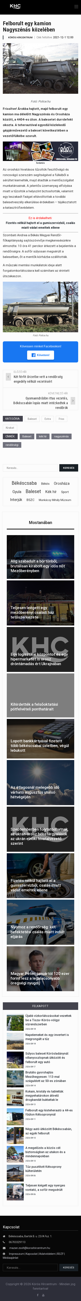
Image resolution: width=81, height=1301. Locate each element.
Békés (45, 483)
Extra (48, 418)
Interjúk (16, 499)
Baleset (32, 418)
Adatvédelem (47, 1253)
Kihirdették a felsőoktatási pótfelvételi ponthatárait (34, 706)
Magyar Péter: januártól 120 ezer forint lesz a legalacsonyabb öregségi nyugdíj (40, 978)
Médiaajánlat (10, 1257)
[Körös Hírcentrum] (12, 7)
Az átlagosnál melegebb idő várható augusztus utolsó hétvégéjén (35, 792)
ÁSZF (60, 1253)
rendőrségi (12, 444)
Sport (65, 492)
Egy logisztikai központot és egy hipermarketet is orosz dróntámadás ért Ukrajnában (39, 659)
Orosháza (62, 483)
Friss (61, 418)
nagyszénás (61, 436)
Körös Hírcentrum (20, 37)
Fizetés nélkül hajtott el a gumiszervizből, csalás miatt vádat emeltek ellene (36, 885)
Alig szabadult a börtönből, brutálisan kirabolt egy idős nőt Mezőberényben (38, 566)
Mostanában (40, 522)
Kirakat (10, 427)
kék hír (43, 436)
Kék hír (51, 491)
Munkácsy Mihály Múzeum (55, 500)
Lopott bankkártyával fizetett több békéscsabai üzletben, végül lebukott (40, 746)
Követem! (43, 355)
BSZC (30, 500)
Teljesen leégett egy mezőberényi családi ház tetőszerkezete (32, 612)
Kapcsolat (31, 1253)
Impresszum (17, 1253)
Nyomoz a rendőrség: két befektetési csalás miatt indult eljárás (38, 932)
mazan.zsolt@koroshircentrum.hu (29, 1247)
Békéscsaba (24, 483)
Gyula (16, 491)
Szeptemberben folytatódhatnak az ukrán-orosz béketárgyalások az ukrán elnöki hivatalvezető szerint (39, 836)
